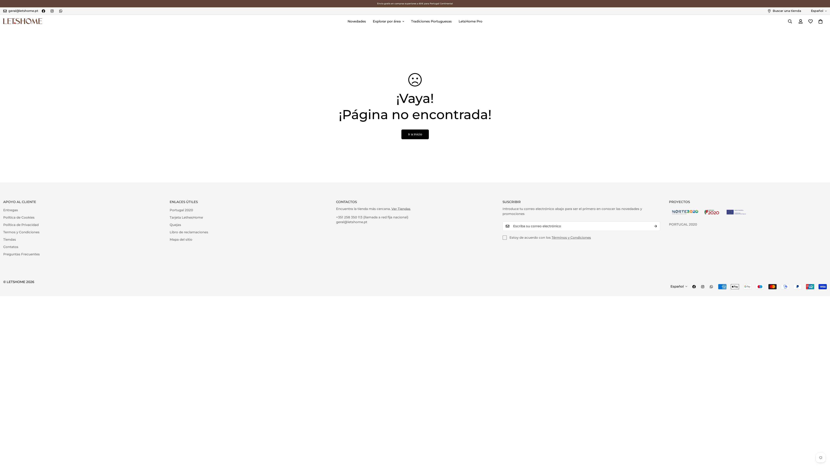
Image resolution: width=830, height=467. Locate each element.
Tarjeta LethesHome (186, 217)
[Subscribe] (655, 226)
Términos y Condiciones (571, 237)
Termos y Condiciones (21, 232)
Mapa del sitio (181, 239)
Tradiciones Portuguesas (431, 21)
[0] (820, 21)
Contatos (10, 247)
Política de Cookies (19, 217)
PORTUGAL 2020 (683, 224)
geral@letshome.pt (351, 222)
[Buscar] (790, 21)
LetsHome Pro (470, 21)
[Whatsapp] (60, 11)
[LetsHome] (22, 21)
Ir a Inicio (415, 134)
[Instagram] (52, 11)
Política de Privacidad (21, 225)
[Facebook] (43, 11)
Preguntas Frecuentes (21, 254)
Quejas (175, 225)
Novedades (357, 21)
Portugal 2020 (181, 210)
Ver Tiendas (400, 209)
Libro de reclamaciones (189, 232)
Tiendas (9, 239)
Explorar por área (387, 21)
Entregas (10, 210)
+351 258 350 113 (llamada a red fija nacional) (372, 217)
